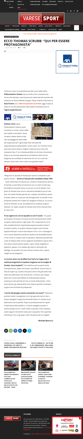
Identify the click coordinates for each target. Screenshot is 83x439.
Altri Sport (48, 26)
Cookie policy (48, 427)
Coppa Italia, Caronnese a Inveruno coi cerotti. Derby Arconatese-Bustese (15, 345)
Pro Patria (15, 26)
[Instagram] (70, 10)
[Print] (6, 331)
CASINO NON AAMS (35, 1)
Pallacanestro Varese (12, 29)
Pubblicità (26, 430)
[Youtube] (77, 10)
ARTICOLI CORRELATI (12, 355)
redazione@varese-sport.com (40, 434)
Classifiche (66, 26)
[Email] (25, 331)
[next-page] (8, 391)
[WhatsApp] (11, 331)
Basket (23, 29)
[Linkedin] (20, 331)
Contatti (60, 1)
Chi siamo (45, 1)
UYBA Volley (32, 26)
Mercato (58, 26)
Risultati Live (69, 1)
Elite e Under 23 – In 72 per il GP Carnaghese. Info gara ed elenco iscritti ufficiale (41, 345)
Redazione (52, 1)
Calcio (7, 26)
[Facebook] (67, 10)
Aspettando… (31, 29)
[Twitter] (74, 10)
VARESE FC (24, 26)
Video (60, 29)
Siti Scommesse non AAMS (49, 4)
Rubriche (42, 29)
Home (6, 34)
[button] (76, 28)
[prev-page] (5, 391)
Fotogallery (52, 29)
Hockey (40, 26)
